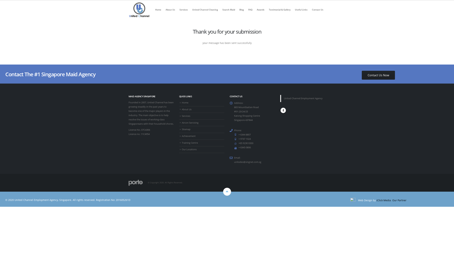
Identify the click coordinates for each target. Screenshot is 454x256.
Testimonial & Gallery (279, 9)
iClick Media (384, 200)
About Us (170, 9)
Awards (260, 9)
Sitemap (186, 129)
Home (158, 9)
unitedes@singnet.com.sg (247, 162)
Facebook (283, 110)
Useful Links (301, 9)
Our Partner (399, 200)
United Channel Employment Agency (303, 98)
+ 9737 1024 (245, 138)
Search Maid (228, 9)
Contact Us (317, 9)
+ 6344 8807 (245, 134)
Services (183, 9)
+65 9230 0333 (246, 143)
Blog (241, 9)
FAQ (250, 9)
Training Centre (190, 142)
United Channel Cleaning (205, 9)
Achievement (189, 136)
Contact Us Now (378, 75)
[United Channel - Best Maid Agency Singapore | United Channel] (139, 9)
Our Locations (189, 149)
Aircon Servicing (190, 122)
